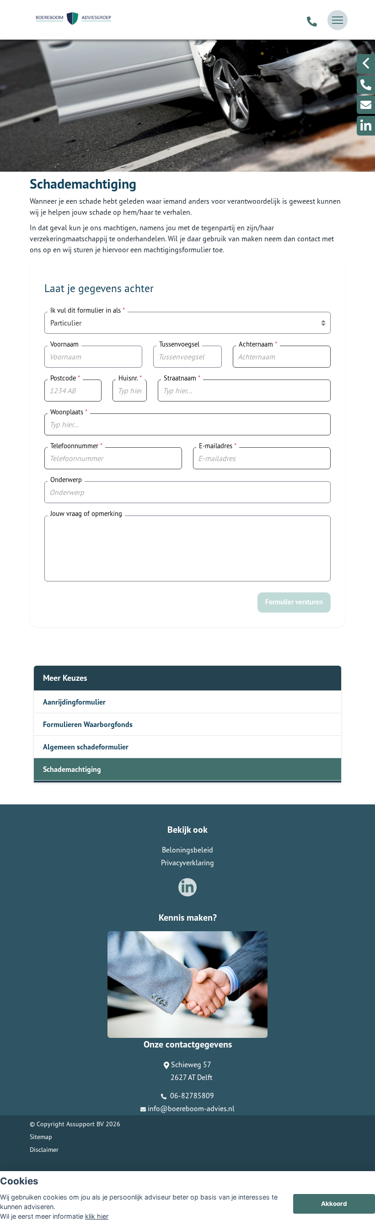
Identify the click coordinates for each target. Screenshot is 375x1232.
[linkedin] (366, 126)
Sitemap (41, 1137)
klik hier (96, 1216)
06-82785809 (191, 1095)
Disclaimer (44, 1149)
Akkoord (334, 1203)
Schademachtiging (72, 769)
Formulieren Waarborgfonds (88, 724)
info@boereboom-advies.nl (191, 1108)
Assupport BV (85, 1124)
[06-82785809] (312, 20)
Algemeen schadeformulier (86, 746)
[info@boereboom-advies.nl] (366, 105)
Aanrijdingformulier (74, 701)
